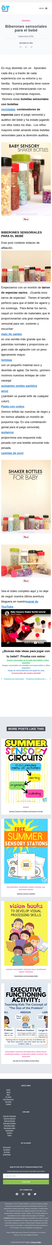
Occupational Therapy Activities (30, 887)
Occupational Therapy (12, 1054)
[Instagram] (23, 1194)
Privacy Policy (36, 1242)
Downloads (7, 1154)
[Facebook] (17, 1194)
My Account (7, 1147)
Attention (9, 969)
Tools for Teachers (9, 1118)
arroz (4, 391)
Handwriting (9, 1130)
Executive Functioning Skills (25, 1051)
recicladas (8, 109)
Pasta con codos (12, 406)
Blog (8, 1094)
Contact (8, 1104)
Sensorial (26, 20)
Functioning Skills (9, 1128)
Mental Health (41, 1051)
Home (8, 1090)
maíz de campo (11, 334)
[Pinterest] (29, 1194)
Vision (9, 1135)
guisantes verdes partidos (19, 385)
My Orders (6, 1150)
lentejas (6, 360)
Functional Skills (29, 969)
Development (18, 969)
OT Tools (8, 1097)
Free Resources (12, 887)
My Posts (7, 1152)
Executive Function (9, 1123)
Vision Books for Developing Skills (26, 976)
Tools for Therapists (9, 1116)
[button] (41, 8)
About (8, 1092)
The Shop (8, 1102)
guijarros (7, 432)
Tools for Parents (9, 1121)
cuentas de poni (12, 453)
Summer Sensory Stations (26, 894)
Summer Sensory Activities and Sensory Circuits (26, 811)
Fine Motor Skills (9, 1126)
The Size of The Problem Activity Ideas (26, 1061)
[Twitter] (35, 1194)
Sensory (26, 807)
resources (29, 971)
